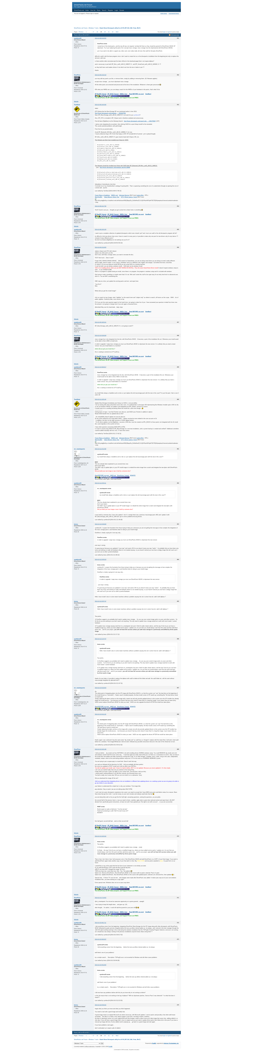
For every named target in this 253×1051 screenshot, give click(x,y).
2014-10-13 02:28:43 (100, 687)
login (164, 32)
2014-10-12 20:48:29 (100, 524)
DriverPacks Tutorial (123, 475)
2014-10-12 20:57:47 (100, 601)
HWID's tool (114, 195)
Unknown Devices (124, 195)
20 (105, 32)
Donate (121, 10)
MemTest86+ (98, 197)
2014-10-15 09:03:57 (100, 939)
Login (116, 10)
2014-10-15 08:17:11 (100, 922)
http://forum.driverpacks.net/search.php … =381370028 (140, 121)
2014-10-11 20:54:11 (100, 483)
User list (92, 10)
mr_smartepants (79, 449)
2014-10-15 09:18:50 (100, 965)
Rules (98, 10)
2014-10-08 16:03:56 (100, 104)
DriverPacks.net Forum (83, 5)
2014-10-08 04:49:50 (100, 38)
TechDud (77, 104)
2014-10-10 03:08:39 (100, 335)
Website (76, 101)
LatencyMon (140, 195)
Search (104, 10)
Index (87, 10)
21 (109, 32)
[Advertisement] (126, 20)
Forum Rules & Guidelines (102, 195)
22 (112, 32)
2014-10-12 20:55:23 (100, 559)
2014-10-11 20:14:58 (100, 449)
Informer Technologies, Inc (171, 1043)
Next (117, 32)
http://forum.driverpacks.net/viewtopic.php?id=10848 (115, 167)
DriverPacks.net (79, 10)
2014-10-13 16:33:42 (100, 836)
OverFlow (77, 75)
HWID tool (113, 475)
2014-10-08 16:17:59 (100, 206)
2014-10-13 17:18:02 (100, 897)
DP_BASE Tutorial (113, 94)
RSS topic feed (175, 35)
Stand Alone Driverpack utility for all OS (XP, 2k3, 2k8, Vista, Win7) (120, 28)
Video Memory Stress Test (111, 197)
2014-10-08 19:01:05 (100, 229)
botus (76, 524)
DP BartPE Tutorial (100, 94)
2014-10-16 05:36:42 (100, 1005)
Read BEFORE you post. (102, 475)
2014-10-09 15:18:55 (100, 247)
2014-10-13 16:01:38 (100, 749)
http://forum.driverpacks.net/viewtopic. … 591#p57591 (110, 113)
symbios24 (77, 38)
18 (97, 32)
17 (93, 32)
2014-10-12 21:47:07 (100, 639)
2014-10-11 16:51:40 (100, 399)
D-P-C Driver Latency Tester (129, 197)
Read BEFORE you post (136, 94)
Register (110, 10)
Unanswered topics (174, 13)
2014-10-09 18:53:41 (100, 322)
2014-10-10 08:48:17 (100, 367)
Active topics (163, 13)
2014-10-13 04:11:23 (100, 714)
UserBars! (148, 94)
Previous (81, 32)
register (169, 32)
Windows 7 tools (93, 28)
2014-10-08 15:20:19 (100, 75)
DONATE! (133, 475)
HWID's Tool (123, 94)
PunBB (154, 1043)
